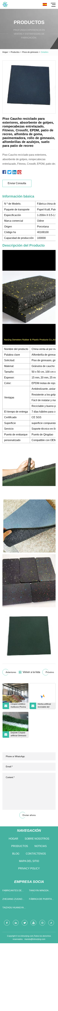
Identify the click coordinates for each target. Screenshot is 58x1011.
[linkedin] (16, 923)
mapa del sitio (29, 861)
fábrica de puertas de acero (41, 900)
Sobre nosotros (37, 838)
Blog (15, 853)
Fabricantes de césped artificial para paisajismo (13, 891)
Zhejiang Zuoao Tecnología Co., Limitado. (12, 900)
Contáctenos (36, 853)
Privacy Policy (29, 868)
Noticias (40, 846)
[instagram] (42, 923)
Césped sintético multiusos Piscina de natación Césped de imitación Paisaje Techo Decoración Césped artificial (19, 706)
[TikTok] (51, 923)
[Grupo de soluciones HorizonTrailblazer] (5, 4)
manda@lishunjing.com (34, 939)
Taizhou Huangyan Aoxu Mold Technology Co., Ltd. (13, 908)
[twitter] (24, 923)
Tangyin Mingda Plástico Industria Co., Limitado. (41, 891)
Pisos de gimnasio (30, 52)
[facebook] (7, 923)
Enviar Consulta (17, 183)
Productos (15, 52)
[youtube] (33, 923)
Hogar (5, 52)
